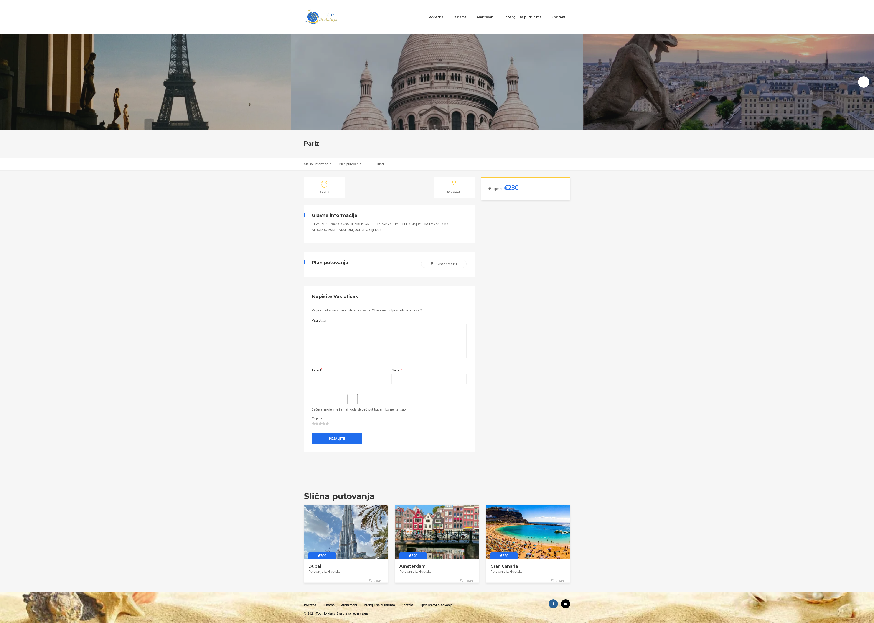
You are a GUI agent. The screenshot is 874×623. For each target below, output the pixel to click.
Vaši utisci (319, 320)
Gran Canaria (504, 566)
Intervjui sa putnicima (522, 17)
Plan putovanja (350, 164)
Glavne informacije (317, 164)
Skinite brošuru (446, 264)
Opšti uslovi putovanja (436, 605)
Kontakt (558, 17)
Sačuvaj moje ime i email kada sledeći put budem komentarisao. (359, 409)
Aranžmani (485, 17)
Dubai (314, 566)
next (863, 82)
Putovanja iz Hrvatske (324, 571)
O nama (460, 17)
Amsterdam (412, 566)
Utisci (380, 164)
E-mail (317, 370)
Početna (436, 17)
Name (396, 370)
